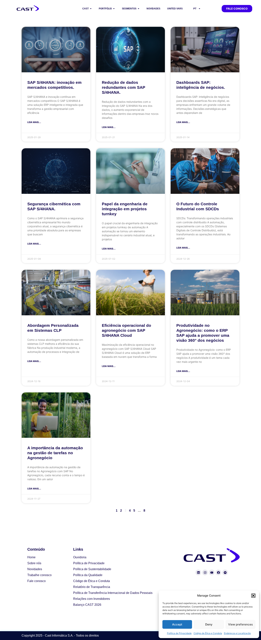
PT (194, 8)
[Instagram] (205, 572)
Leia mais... (34, 122)
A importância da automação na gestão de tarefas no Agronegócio (55, 453)
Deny (208, 624)
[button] (253, 596)
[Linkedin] (198, 572)
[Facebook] (218, 572)
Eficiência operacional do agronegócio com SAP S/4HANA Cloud (126, 330)
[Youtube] (212, 572)
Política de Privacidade (179, 633)
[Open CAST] (91, 8)
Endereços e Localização (237, 633)
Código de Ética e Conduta (208, 633)
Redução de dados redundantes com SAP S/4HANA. (123, 87)
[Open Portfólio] (114, 8)
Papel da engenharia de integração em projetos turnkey (125, 209)
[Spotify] (225, 572)
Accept (177, 624)
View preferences (240, 624)
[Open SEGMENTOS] (138, 8)
